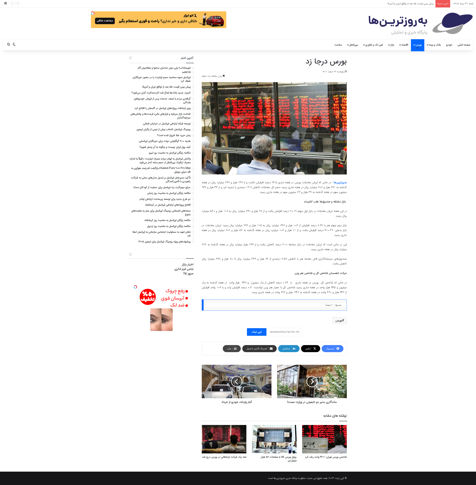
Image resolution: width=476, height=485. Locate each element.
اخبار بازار (187, 264)
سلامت (338, 45)
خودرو (449, 45)
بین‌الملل (353, 45)
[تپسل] (93, 13)
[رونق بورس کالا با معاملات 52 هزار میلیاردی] (274, 439)
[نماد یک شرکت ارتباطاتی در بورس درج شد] (224, 439)
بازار (392, 45)
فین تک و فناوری (374, 45)
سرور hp (188, 273)
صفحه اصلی (464, 45)
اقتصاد (404, 45)
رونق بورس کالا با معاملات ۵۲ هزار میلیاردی (279, 459)
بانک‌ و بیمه (435, 45)
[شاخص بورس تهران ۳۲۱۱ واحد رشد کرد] (324, 439)
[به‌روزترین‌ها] (420, 24)
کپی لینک (257, 332)
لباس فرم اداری (183, 268)
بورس (419, 45)
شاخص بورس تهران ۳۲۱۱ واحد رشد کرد (326, 457)
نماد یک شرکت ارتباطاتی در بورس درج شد (224, 457)
